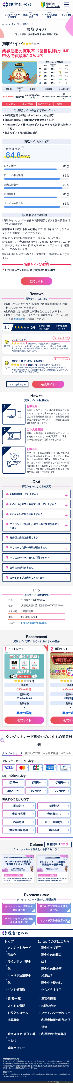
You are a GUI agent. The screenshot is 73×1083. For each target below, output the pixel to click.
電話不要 (54, 830)
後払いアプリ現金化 (19, 965)
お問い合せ (48, 1006)
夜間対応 (54, 805)
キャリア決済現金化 (19, 979)
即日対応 (18, 805)
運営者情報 (48, 998)
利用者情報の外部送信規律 (55, 1023)
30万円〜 (13, 790)
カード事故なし (54, 822)
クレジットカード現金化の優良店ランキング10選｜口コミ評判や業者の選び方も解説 (17, 879)
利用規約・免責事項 (53, 1034)
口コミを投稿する (17, 384)
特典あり (18, 822)
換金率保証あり (18, 830)
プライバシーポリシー (55, 1013)
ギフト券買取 (16, 989)
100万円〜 (60, 790)
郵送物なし (54, 813)
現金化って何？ (51, 947)
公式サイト (36, 281)
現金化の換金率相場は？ (51, 972)
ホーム (5, 24)
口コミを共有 (62, 338)
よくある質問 (16, 1006)
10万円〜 (60, 782)
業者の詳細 (24, 712)
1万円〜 (13, 782)
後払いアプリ (32, 753)
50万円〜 (36, 790)
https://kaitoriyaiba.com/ (34, 622)
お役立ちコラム (18, 1013)
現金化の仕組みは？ (51, 958)
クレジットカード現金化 (13, 875)
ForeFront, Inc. (66, 1082)
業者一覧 (14, 998)
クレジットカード (12, 753)
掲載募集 (13, 1020)
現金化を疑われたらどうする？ (51, 986)
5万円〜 (36, 782)
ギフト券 (66, 753)
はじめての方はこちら (54, 941)
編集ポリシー (16, 1048)
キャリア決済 (50, 753)
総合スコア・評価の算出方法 (21, 1037)
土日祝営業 (19, 813)
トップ (9, 941)
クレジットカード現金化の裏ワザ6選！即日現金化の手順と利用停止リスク (52, 879)
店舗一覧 (15, 24)
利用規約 (19, 318)
